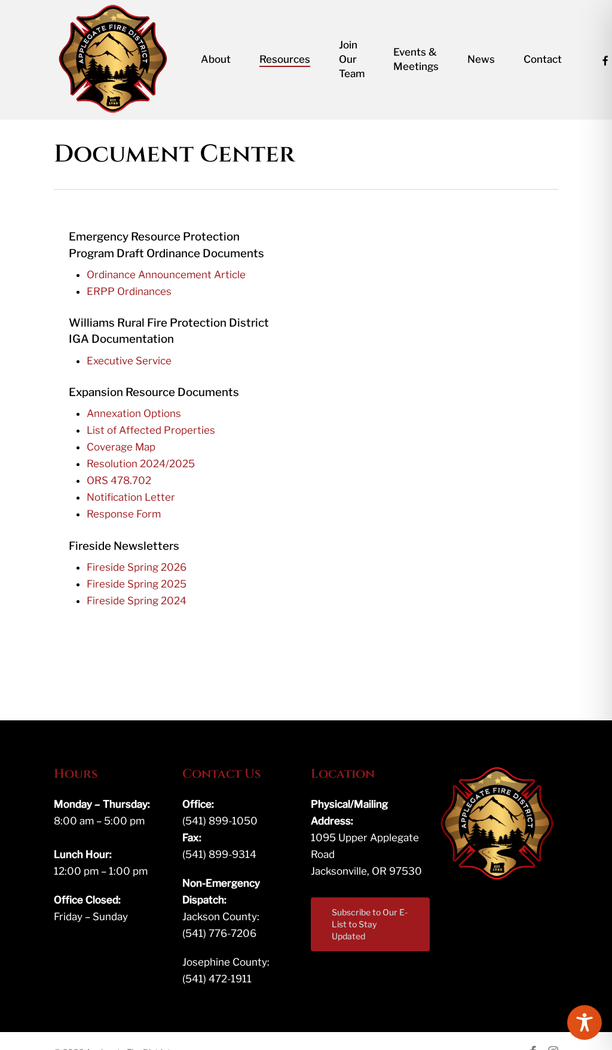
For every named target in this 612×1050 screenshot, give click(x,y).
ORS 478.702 (119, 480)
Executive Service (129, 361)
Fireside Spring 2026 (136, 567)
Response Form (124, 514)
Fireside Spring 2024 (136, 601)
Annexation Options (134, 413)
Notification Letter (131, 497)
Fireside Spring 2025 (136, 584)
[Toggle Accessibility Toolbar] (584, 1022)
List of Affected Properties (151, 430)
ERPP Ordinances (129, 291)
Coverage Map (121, 447)
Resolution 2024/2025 (141, 464)
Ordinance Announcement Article (166, 275)
